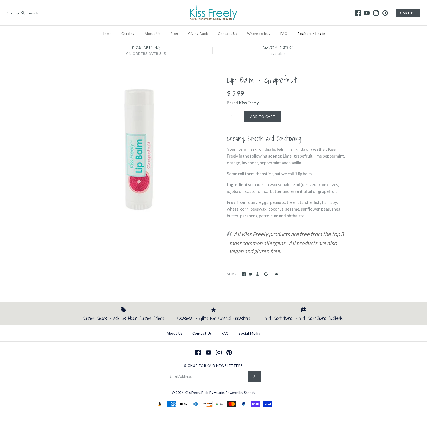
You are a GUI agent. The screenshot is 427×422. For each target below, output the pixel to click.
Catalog (128, 34)
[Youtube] (367, 13)
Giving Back (198, 34)
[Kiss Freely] (213, 8)
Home (106, 34)
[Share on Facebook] (244, 274)
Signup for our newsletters (213, 366)
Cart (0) (408, 13)
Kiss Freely (249, 102)
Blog (174, 34)
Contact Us (227, 34)
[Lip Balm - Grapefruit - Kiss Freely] (140, 78)
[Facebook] (358, 13)
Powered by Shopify (240, 393)
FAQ (284, 34)
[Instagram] (376, 13)
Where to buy (259, 34)
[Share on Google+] (267, 274)
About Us (153, 34)
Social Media (249, 333)
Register (305, 34)
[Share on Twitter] (251, 274)
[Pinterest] (385, 13)
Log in (320, 34)
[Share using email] (276, 274)
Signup (13, 13)
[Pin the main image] (257, 274)
